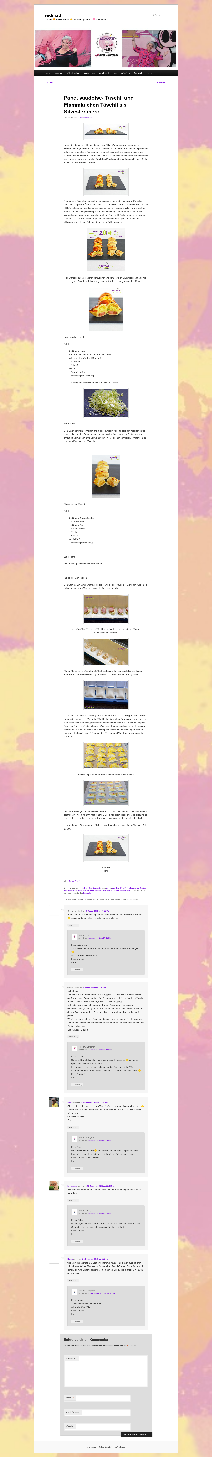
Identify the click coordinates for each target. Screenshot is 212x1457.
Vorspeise (115, 890)
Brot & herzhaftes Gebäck (135, 888)
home (48, 73)
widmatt (53, 15)
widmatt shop (89, 73)
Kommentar (71, 1358)
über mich (138, 73)
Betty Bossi (74, 881)
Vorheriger (50, 82)
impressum (91, 1447)
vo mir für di (104, 73)
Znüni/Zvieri (125, 890)
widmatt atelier (73, 73)
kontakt (150, 73)
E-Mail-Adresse (73, 1411)
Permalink (87, 893)
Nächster (162, 82)
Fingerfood (72, 890)
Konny (70, 1259)
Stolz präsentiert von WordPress (112, 1447)
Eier (65, 890)
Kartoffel (106, 890)
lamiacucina (72, 1186)
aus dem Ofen (118, 888)
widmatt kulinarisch (122, 73)
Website (69, 1426)
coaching (58, 73)
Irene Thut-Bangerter (92, 888)
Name (70, 1397)
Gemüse (98, 890)
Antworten (73, 925)
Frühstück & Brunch (86, 890)
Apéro (108, 888)
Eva (69, 1102)
